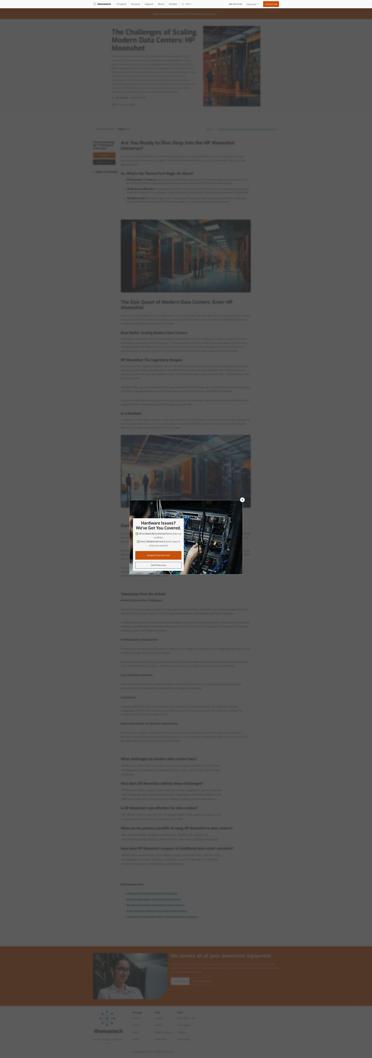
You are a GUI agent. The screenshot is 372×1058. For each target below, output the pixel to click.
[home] (102, 4)
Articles (173, 4)
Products (121, 4)
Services (135, 4)
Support (149, 4)
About (161, 4)
